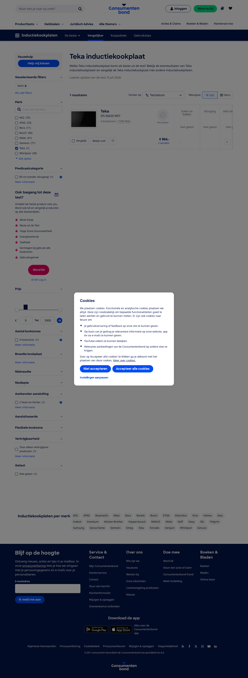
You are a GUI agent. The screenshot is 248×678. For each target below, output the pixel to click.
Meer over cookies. (124, 360)
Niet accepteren (95, 369)
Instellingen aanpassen (94, 377)
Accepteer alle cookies (133, 369)
